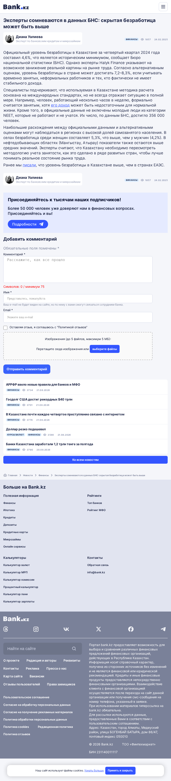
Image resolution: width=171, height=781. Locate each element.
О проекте (11, 660)
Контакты (11, 668)
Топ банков (94, 503)
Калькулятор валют (16, 565)
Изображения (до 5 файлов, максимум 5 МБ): (78, 339)
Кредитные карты (15, 532)
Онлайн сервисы (14, 546)
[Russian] (147, 6)
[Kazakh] (152, 6)
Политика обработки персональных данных (35, 719)
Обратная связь (98, 565)
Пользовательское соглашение (26, 697)
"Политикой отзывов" (72, 327)
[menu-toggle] (163, 6)
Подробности (24, 224)
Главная (12, 475)
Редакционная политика (55, 727)
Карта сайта (12, 676)
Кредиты (9, 517)
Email (8, 310)
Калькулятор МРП (15, 572)
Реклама (32, 668)
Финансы (132, 39)
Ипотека (9, 510)
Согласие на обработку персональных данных (37, 705)
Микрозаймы (12, 539)
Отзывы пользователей (21, 684)
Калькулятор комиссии (18, 579)
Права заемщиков (61, 684)
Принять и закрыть (120, 770)
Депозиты (10, 524)
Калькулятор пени (15, 594)
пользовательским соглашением (114, 723)
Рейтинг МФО (96, 510)
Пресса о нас (56, 668)
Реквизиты (71, 660)
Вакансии (37, 676)
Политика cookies (16, 727)
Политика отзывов (16, 734)
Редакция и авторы (41, 660)
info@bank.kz (96, 572)
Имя (7, 292)
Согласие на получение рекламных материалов (38, 712)
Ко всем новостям (85, 459)
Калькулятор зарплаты (19, 601)
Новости (28, 475)
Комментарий (14, 254)
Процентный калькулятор (20, 587)
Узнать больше (94, 770)
